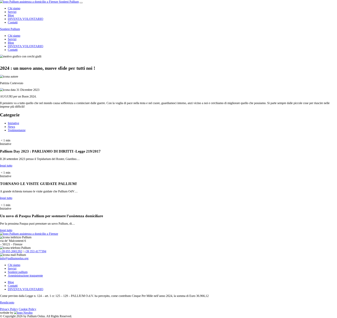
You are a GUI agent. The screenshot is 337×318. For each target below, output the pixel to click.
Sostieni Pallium (69, 1)
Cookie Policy (27, 309)
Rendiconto (7, 302)
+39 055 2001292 (11, 251)
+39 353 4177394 (35, 251)
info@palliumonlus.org (14, 258)
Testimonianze (17, 130)
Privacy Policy (9, 309)
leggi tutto (6, 165)
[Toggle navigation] (81, 2)
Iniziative (13, 123)
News (11, 126)
